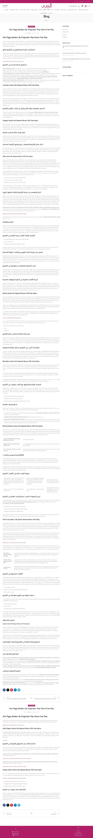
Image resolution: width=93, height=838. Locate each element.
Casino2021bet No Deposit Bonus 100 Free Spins (13, 61)
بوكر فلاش (5, 740)
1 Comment (71, 49)
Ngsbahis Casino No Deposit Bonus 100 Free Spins (13, 725)
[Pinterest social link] (11, 689)
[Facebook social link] (4, 689)
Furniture (65, 34)
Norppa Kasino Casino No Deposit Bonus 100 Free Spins (15, 766)
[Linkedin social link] (15, 689)
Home (45, 20)
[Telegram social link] (18, 689)
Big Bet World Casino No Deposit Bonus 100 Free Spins (14, 213)
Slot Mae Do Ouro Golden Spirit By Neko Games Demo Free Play (16, 758)
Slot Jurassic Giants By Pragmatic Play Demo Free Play (14, 778)
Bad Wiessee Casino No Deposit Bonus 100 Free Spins (14, 542)
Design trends (66, 32)
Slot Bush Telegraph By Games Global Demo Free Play (74, 53)
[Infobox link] (5, 6)
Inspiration (65, 37)
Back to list (31, 698)
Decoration (65, 29)
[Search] (78, 6)
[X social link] (7, 689)
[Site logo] (46, 6)
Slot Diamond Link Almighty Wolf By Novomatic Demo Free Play (76, 59)
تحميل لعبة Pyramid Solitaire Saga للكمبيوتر (12, 318)
